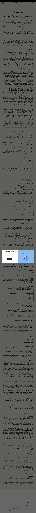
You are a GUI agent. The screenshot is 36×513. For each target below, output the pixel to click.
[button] (34, 249)
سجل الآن (10, 258)
